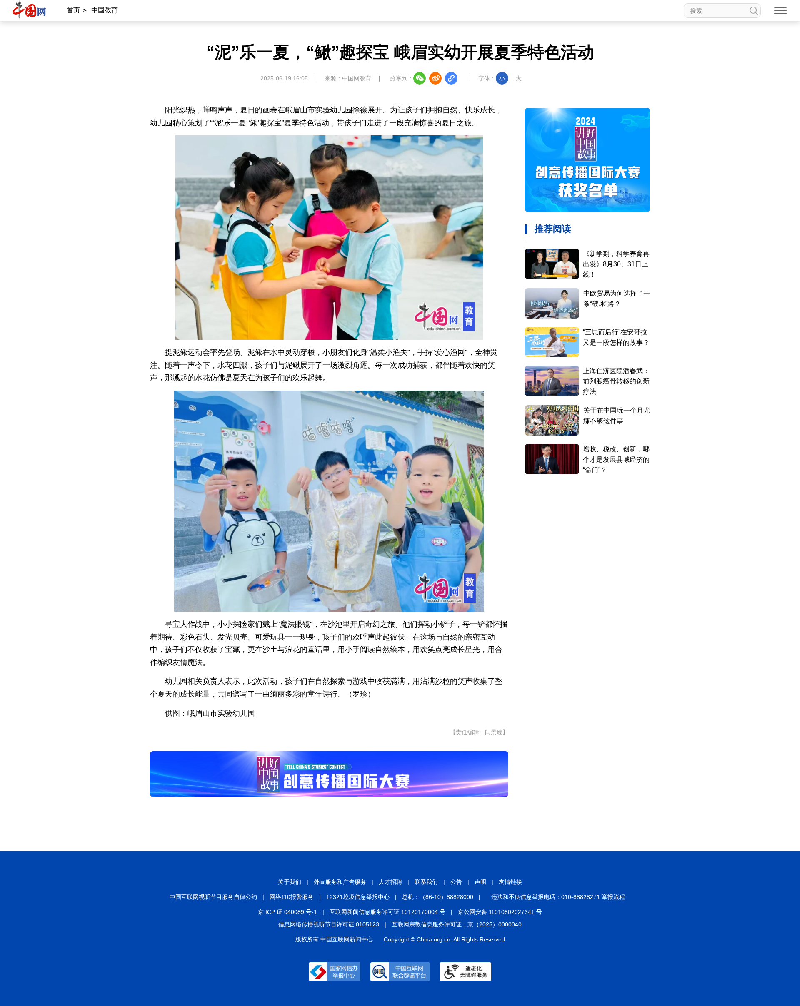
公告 (456, 882)
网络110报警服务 (292, 897)
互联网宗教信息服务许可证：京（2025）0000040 (457, 924)
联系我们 (426, 882)
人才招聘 (390, 882)
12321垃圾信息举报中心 (358, 897)
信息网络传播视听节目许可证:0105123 (328, 924)
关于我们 (289, 882)
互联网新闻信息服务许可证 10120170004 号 (387, 912)
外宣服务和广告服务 (340, 882)
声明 (480, 882)
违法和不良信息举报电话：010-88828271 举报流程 (558, 897)
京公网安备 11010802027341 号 (500, 912)
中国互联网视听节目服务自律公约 (213, 897)
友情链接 (510, 882)
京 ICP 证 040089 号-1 (287, 912)
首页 (73, 10)
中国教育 (104, 10)
